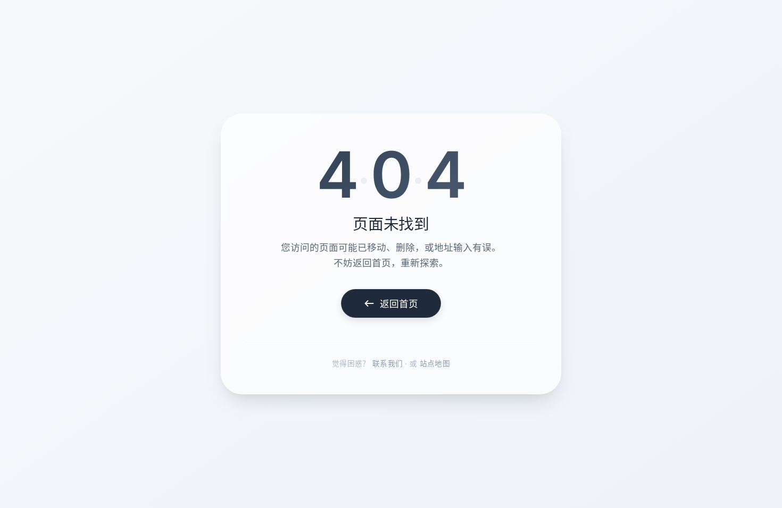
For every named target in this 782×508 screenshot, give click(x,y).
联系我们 (387, 363)
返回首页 (399, 303)
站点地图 (435, 363)
